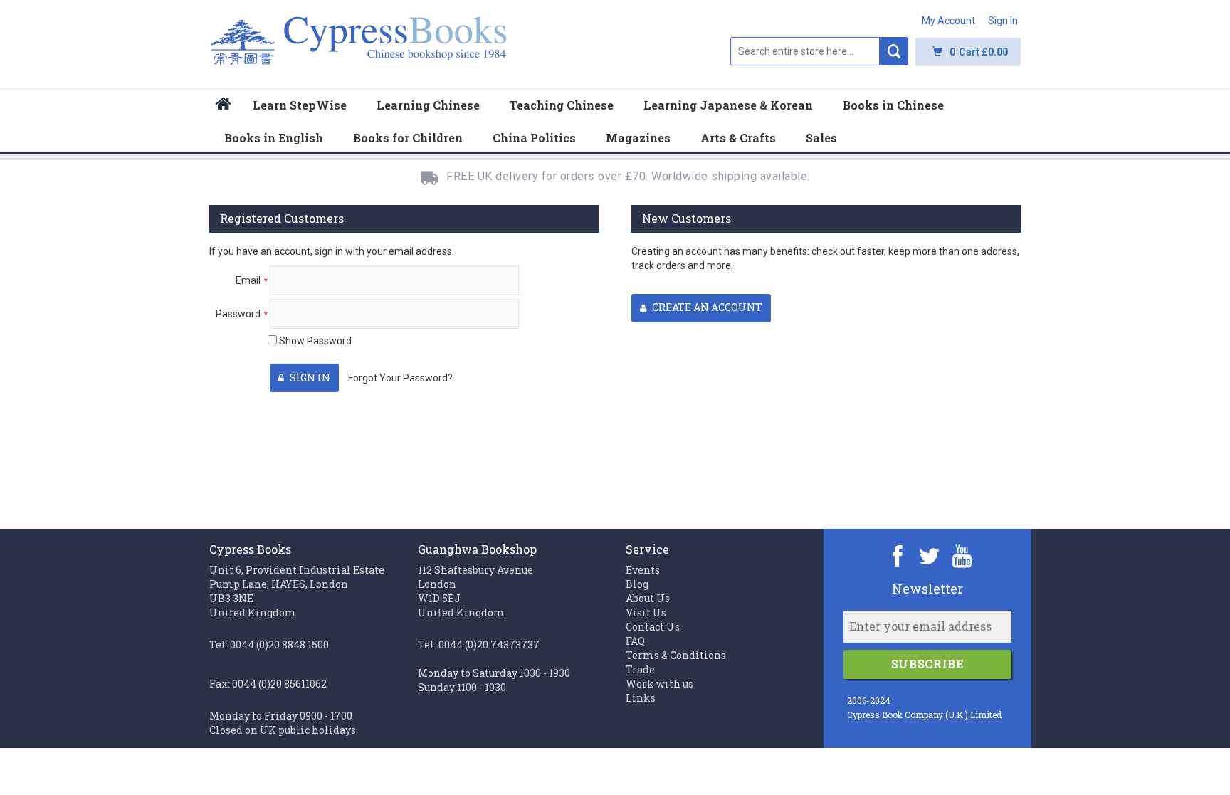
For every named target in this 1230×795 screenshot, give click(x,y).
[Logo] (359, 48)
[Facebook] (897, 555)
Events (643, 569)
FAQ (635, 641)
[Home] (223, 105)
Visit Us (646, 612)
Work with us (659, 683)
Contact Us (653, 626)
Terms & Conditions (676, 655)
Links (641, 698)
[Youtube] (962, 555)
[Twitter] (930, 555)
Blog (637, 584)
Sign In (1003, 20)
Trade (640, 669)
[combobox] (805, 51)
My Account (948, 20)
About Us (648, 598)
